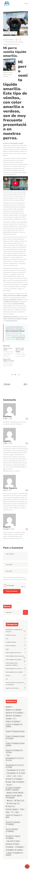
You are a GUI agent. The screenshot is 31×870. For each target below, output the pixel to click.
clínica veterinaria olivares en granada (15, 737)
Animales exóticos (11, 635)
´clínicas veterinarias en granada (14, 854)
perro (22, 809)
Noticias (8, 675)
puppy (17, 812)
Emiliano (7, 416)
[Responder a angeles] (26, 443)
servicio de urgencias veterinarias (13, 823)
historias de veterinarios (14, 779)
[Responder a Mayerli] (26, 529)
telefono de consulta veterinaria (13, 837)
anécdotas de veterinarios (14, 713)
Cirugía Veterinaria (11, 642)
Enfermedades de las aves (13, 652)
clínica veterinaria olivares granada (15, 744)
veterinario (9, 847)
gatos (20, 776)
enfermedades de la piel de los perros (15, 766)
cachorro (9, 719)
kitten (9, 785)
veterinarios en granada (14, 850)
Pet (7, 679)
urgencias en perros (12, 844)
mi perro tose (10, 806)
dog (8, 755)
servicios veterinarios (18, 337)
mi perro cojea (19, 801)
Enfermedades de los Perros (11, 44)
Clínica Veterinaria (11, 645)
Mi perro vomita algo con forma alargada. (20, 349)
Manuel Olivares (9, 39)
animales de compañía (13, 710)
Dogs (7, 649)
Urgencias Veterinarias (12, 688)
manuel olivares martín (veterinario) (14, 797)
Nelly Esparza (10, 488)
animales (9, 707)
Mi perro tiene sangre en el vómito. (8, 359)
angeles (7, 441)
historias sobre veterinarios (15, 782)
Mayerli (7, 527)
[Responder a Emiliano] (26, 419)
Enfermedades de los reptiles (14, 672)
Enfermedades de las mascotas (14, 42)
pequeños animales (12, 809)
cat (14, 719)
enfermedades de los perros (16, 773)
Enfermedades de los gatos (14, 659)
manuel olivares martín (15, 793)
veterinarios (19, 847)
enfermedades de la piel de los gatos (15, 759)
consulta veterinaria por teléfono (14, 751)
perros (8, 812)
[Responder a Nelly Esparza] (26, 490)
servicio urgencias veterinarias (12, 830)
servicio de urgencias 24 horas (14, 816)
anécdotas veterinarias (13, 716)
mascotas (10, 801)
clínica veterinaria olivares (15, 731)
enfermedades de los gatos (16, 770)
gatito (9, 776)
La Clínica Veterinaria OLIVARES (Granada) (13, 789)
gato (14, 776)
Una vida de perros (13, 841)
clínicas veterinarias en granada (14, 725)
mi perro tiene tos (13, 803)
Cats (7, 638)
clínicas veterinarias (13, 721)
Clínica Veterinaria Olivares (15, 331)
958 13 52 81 (20, 339)
